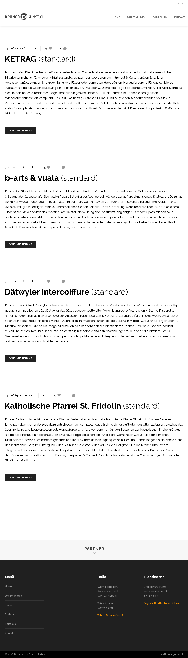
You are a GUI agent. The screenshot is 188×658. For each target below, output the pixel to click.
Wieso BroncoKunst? (110, 615)
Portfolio (10, 623)
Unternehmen (13, 595)
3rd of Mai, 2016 (14, 167)
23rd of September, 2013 (19, 395)
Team (8, 605)
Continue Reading (20, 130)
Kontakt (10, 633)
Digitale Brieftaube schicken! (161, 603)
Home (8, 586)
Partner (9, 614)
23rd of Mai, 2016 (15, 48)
